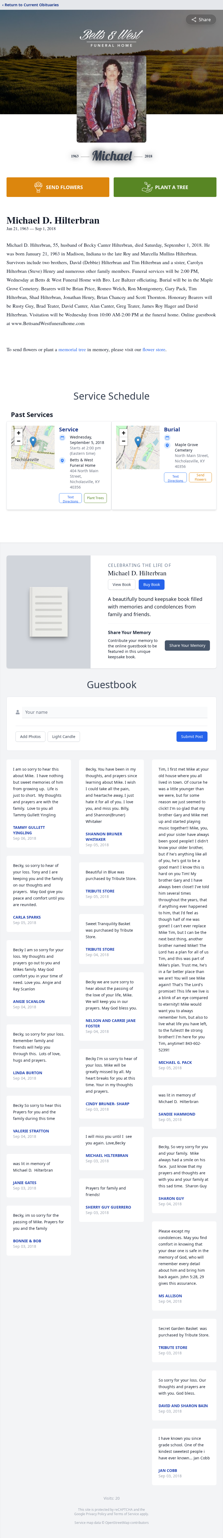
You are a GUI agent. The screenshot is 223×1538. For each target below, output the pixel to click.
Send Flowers (200, 477)
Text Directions (70, 499)
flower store (154, 349)
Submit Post (192, 736)
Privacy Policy (96, 1514)
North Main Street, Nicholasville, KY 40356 (192, 461)
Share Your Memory (187, 645)
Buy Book (151, 584)
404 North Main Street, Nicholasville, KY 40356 (85, 479)
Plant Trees (95, 498)
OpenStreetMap (117, 1522)
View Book (122, 584)
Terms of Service (126, 1514)
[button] (33, 441)
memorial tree (72, 349)
